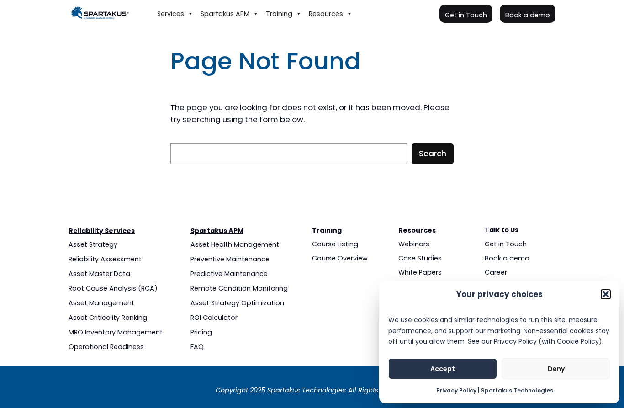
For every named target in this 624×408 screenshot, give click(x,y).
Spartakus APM (225, 13)
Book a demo (527, 15)
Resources (326, 13)
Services (170, 13)
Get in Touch (466, 15)
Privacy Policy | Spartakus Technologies (494, 390)
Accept (442, 368)
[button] (605, 294)
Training (279, 13)
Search (432, 153)
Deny (556, 368)
